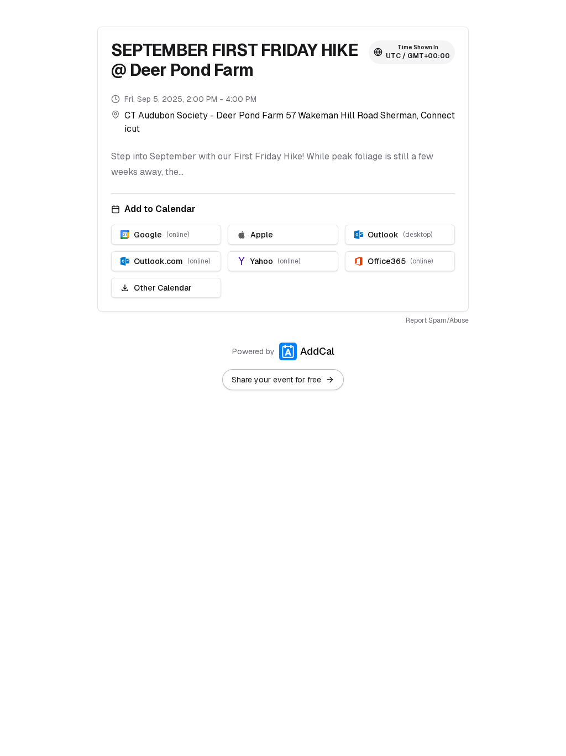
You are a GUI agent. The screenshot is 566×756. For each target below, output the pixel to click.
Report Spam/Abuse (437, 320)
